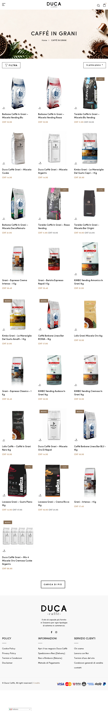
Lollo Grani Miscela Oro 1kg (88, 336)
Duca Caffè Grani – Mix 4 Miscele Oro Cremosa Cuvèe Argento (17, 560)
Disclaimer (7, 662)
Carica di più (53, 584)
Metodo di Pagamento (49, 662)
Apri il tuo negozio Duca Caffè (52, 648)
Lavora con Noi (81, 653)
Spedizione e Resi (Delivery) (51, 653)
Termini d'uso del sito (84, 658)
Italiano (15, 709)
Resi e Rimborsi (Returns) (50, 658)
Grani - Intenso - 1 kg (85, 502)
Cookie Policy (8, 648)
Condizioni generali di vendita (88, 662)
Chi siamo (79, 648)
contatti (78, 667)
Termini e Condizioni (12, 658)
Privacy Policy (9, 653)
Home (44, 40)
